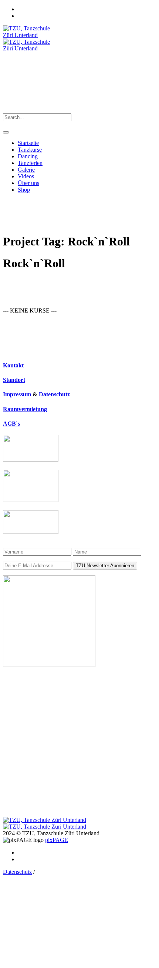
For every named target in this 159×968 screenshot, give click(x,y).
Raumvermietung (25, 409)
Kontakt (13, 365)
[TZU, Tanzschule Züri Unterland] (44, 823)
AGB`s (11, 423)
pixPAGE (56, 840)
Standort (14, 380)
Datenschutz (54, 394)
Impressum (17, 394)
